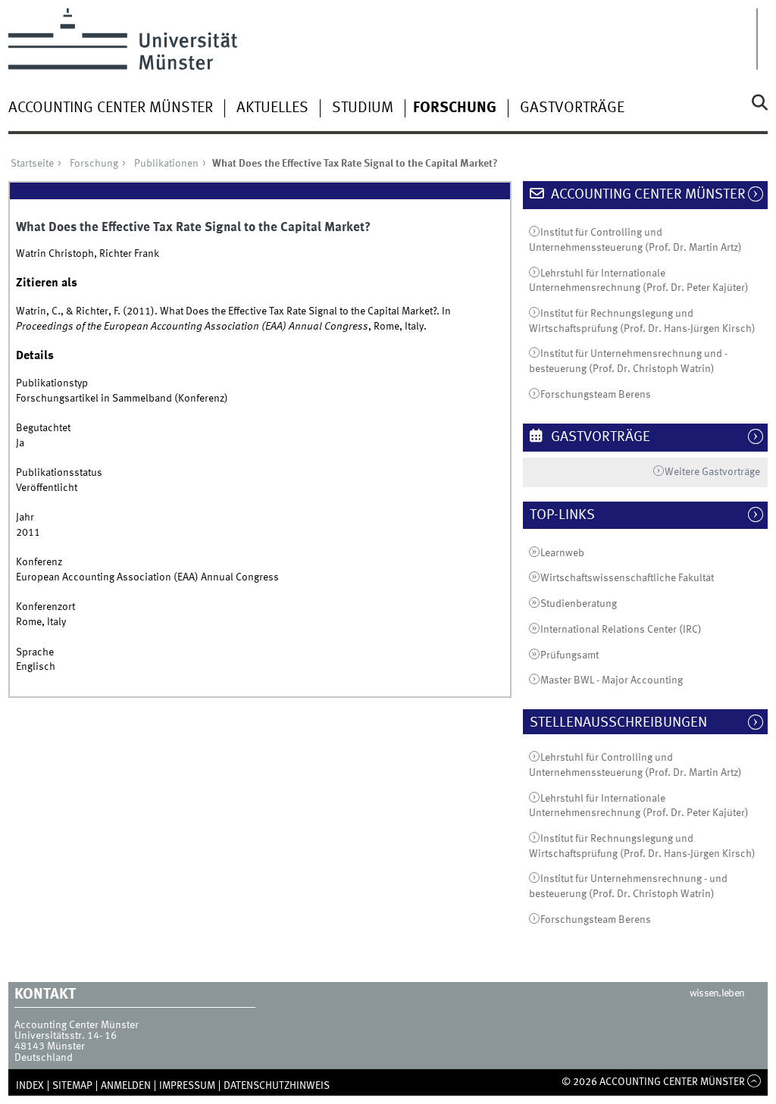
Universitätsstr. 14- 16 (65, 1036)
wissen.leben (717, 993)
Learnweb (562, 553)
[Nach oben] (754, 1082)
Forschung (454, 108)
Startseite (32, 163)
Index (30, 1086)
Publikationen (166, 163)
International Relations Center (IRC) (621, 629)
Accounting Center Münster (110, 108)
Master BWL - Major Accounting (611, 680)
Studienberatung (578, 604)
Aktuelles (272, 108)
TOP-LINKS (569, 515)
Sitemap (72, 1086)
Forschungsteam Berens (595, 394)
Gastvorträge (572, 108)
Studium (362, 108)
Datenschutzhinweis (277, 1086)
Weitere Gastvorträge (712, 472)
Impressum (187, 1086)
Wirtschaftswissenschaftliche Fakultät (627, 578)
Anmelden (126, 1086)
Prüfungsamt (569, 655)
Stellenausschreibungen (625, 723)
